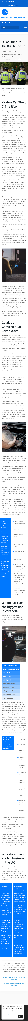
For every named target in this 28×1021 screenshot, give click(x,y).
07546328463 (11, 1)
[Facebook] (2, 2)
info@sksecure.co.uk (13, 5)
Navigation (25, 12)
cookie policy (8, 1013)
